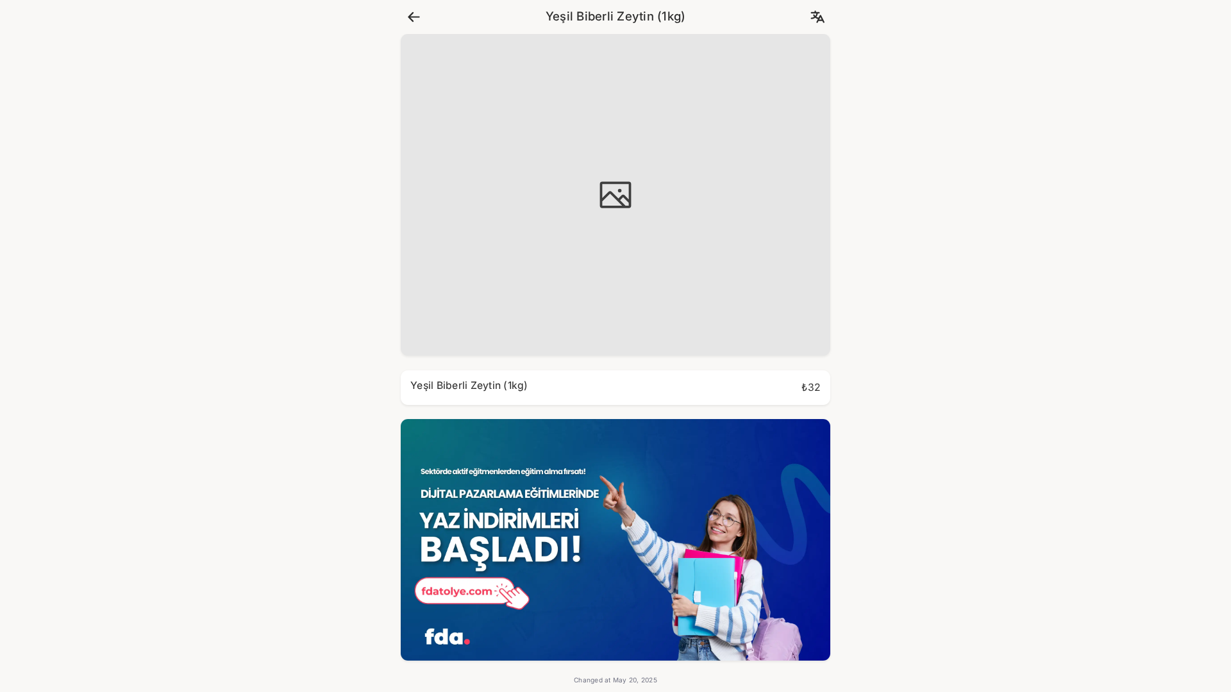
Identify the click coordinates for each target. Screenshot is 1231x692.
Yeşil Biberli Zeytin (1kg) (616, 17)
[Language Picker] (817, 17)
